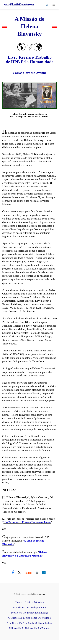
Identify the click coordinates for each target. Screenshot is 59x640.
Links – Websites (34, 602)
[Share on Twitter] (19, 572)
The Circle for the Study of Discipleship (29, 623)
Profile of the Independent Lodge (29, 612)
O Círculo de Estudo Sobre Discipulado (29, 617)
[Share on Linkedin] (44, 572)
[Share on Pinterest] (37, 573)
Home (18, 602)
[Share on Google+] (28, 573)
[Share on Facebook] (13, 572)
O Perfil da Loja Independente (29, 607)
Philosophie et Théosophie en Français (30, 628)
